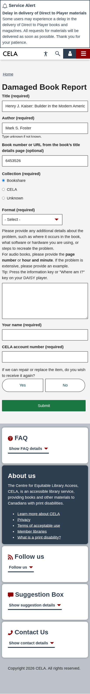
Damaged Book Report (44, 87)
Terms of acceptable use (38, 525)
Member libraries (32, 531)
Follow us (18, 567)
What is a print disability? (39, 537)
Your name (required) (22, 325)
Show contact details (28, 643)
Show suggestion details (32, 605)
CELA (12, 189)
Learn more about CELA (38, 514)
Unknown (15, 198)
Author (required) (18, 118)
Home (8, 74)
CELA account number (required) (33, 347)
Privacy (23, 519)
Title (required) (15, 96)
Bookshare (16, 180)
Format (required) (18, 210)
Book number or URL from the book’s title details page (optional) (41, 148)
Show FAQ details (25, 448)
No (65, 385)
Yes (22, 385)
